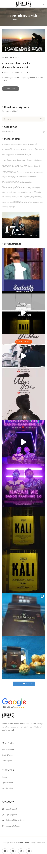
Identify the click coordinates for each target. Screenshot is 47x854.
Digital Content (7, 783)
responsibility (36, 196)
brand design (27, 149)
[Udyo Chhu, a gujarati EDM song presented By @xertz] (23, 398)
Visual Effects (7, 761)
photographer (13, 176)
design (28, 154)
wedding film (38, 202)
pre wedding (23, 192)
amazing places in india (25, 144)
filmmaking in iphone (34, 160)
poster (15, 192)
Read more (10, 89)
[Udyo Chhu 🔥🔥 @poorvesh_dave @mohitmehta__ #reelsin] (23, 355)
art (36, 144)
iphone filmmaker (34, 166)
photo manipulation (12, 187)
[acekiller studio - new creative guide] (23, 4)
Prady (6, 72)
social (4, 202)
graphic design (10, 166)
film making (21, 160)
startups (17, 201)
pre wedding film (35, 192)
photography (8, 181)
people (4, 176)
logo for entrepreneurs (22, 172)
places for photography (31, 187)
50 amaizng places (8, 144)
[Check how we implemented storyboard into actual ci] (23, 312)
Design (4, 777)
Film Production (8, 749)
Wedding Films (7, 788)
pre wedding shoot (9, 196)
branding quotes (8, 155)
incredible (23, 166)
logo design (7, 171)
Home (14, 19)
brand (17, 149)
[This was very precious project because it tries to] (23, 571)
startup (9, 202)
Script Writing (7, 755)
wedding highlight (8, 206)
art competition (8, 149)
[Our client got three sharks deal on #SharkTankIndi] (23, 269)
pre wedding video (23, 196)
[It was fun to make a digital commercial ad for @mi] (23, 657)
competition (19, 155)
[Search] (41, 119)
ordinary (39, 172)
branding (39, 149)
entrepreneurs (9, 160)
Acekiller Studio (11, 57)
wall (23, 202)
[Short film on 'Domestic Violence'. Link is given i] (23, 528)
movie (33, 172)
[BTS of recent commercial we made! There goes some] (23, 614)
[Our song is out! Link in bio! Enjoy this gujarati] (23, 442)
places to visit (7, 192)
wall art (29, 202)
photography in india (23, 182)
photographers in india (27, 176)
